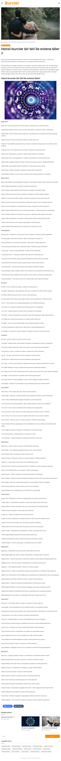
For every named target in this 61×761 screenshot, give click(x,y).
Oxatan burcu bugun (17, 748)
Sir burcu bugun (24, 751)
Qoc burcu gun (46, 748)
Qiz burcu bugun (27, 748)
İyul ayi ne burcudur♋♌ (8, 717)
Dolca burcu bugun (27, 746)
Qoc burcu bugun (37, 748)
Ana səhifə (5, 42)
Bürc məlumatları (13, 42)
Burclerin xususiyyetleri (28, 728)
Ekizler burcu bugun (37, 746)
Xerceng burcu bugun (46, 751)
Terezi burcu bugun (35, 751)
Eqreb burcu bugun (48, 746)
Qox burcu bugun (6, 751)
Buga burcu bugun (16, 746)
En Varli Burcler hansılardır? (50, 728)
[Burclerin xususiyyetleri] (30, 721)
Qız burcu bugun (15, 751)
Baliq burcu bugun (6, 746)
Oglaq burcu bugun (6, 748)
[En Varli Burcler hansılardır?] (51, 721)
